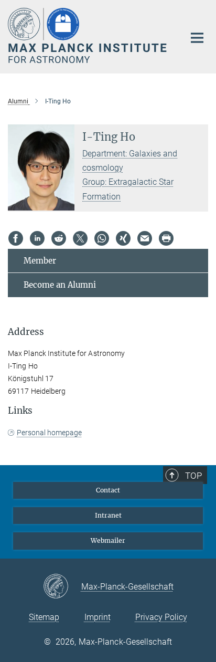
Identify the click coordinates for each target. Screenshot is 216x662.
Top (193, 475)
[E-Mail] (145, 238)
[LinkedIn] (37, 238)
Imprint (97, 617)
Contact (108, 490)
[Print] (166, 238)
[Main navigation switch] (197, 37)
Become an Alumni (60, 285)
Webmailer (108, 540)
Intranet (108, 515)
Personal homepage (49, 432)
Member (40, 261)
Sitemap (44, 617)
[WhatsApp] (102, 238)
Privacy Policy (161, 617)
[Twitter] (80, 238)
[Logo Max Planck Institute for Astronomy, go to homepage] (88, 35)
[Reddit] (59, 238)
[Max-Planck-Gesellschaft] (62, 587)
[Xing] (123, 238)
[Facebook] (16, 238)
